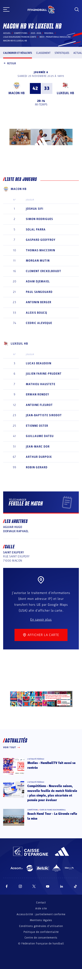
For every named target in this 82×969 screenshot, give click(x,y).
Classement (43, 52)
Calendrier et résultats (17, 52)
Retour (11, 63)
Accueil (7, 33)
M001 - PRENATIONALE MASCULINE (55, 37)
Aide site (41, 908)
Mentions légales (41, 920)
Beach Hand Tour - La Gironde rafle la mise (52, 816)
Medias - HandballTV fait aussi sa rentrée (51, 765)
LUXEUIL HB (65, 93)
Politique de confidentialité (41, 932)
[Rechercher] (77, 9)
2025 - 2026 (36, 33)
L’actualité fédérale (35, 759)
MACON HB (16, 93)
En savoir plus (41, 619)
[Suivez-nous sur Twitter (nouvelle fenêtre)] (34, 886)
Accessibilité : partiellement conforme (41, 914)
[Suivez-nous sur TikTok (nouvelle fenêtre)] (75, 886)
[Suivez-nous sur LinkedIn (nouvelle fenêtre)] (61, 886)
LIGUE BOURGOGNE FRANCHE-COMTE (19, 37)
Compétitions (20, 33)
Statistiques (62, 52)
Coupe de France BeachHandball (53, 810)
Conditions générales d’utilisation (41, 926)
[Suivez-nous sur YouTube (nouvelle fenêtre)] (47, 886)
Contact (41, 902)
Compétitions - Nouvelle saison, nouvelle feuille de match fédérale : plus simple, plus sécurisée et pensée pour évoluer (52, 793)
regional (49, 33)
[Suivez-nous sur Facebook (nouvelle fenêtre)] (6, 886)
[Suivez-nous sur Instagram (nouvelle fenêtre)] (20, 886)
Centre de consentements (41, 937)
